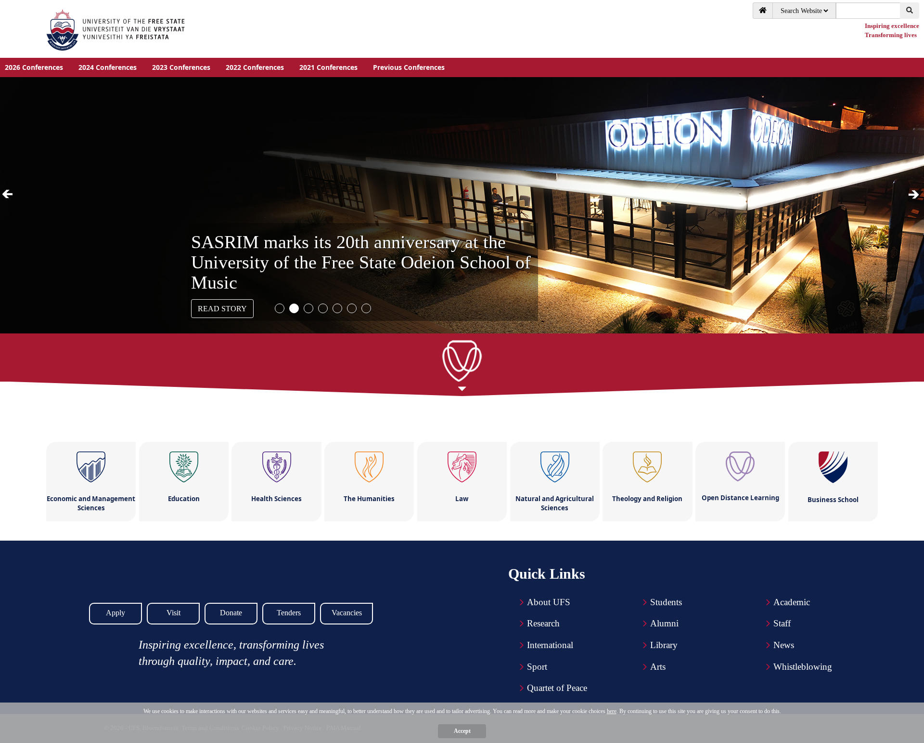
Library (664, 645)
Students (666, 602)
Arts (658, 667)
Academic (791, 602)
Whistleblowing (802, 667)
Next (914, 194)
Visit (173, 613)
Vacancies (347, 613)
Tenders (289, 613)
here (611, 711)
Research (543, 623)
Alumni (664, 623)
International (550, 645)
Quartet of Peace (557, 688)
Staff (782, 623)
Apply (115, 613)
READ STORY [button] (222, 309)
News (783, 645)
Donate (231, 613)
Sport (537, 667)
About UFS (548, 602)
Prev (9, 194)
